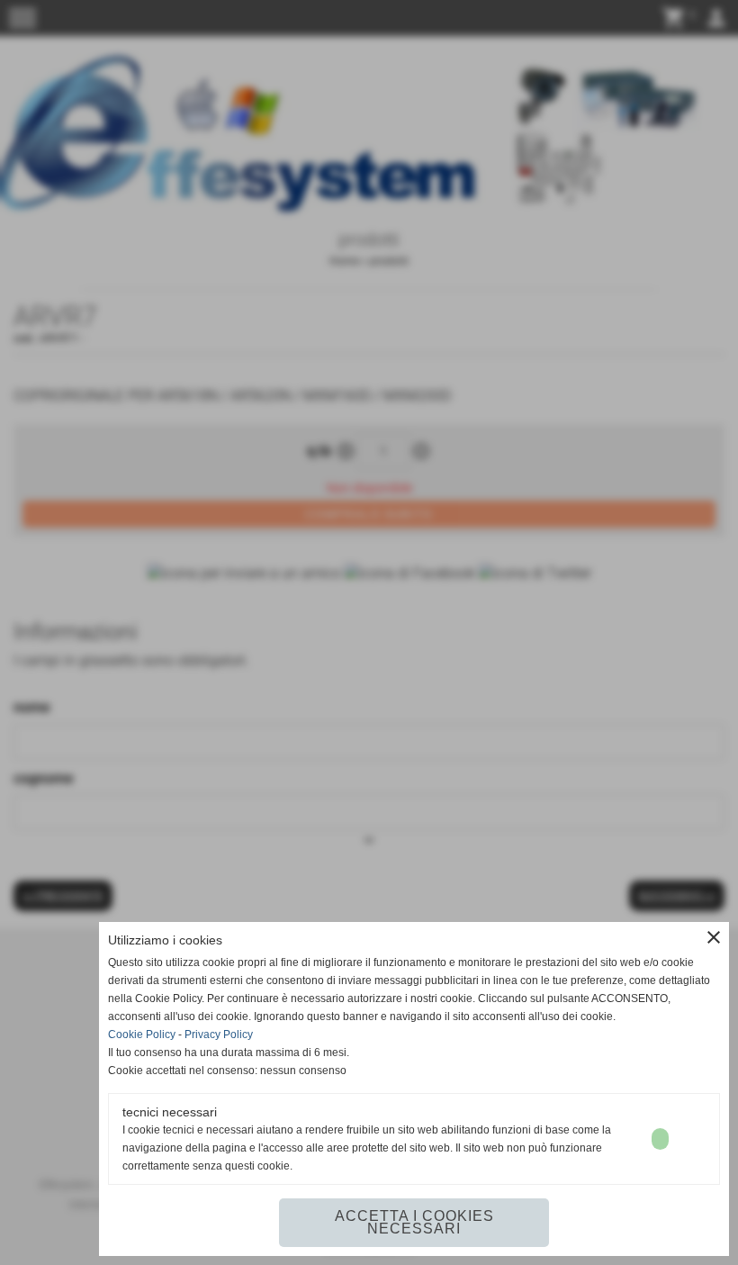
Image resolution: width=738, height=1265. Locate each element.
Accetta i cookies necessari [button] (414, 1222)
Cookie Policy (142, 1034)
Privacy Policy (218, 1034)
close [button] (713, 937)
